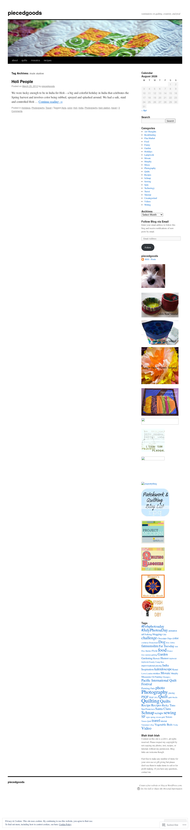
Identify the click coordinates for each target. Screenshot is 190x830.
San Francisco (148, 709)
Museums (146, 676)
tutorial (164, 721)
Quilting (150, 700)
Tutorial (147, 194)
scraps (159, 713)
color (69, 107)
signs (148, 717)
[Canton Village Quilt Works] (153, 596)
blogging (157, 634)
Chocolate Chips (165, 638)
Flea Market (149, 138)
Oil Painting (157, 676)
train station (104, 107)
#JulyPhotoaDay (154, 630)
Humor (164, 658)
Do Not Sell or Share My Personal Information (161, 788)
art (142, 634)
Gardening (146, 658)
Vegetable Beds (164, 724)
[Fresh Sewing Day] (153, 616)
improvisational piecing (151, 665)
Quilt (163, 696)
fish (176, 646)
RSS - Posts (150, 259)
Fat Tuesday (166, 646)
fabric (172, 642)
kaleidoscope (163, 669)
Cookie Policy (65, 824)
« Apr (144, 110)
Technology (149, 188)
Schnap (147, 178)
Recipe (146, 705)
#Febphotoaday (152, 626)
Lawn (143, 673)
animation (172, 630)
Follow (148, 247)
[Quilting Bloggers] (153, 569)
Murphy (148, 161)
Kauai (175, 669)
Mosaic (147, 158)
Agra (63, 107)
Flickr (155, 650)
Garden (147, 148)
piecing (171, 693)
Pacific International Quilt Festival (158, 682)
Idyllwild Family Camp (150, 662)
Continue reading (51, 102)
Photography (38, 107)
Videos (147, 201)
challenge (149, 637)
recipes (48, 60)
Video (146, 728)
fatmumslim (149, 645)
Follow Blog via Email (155, 221)
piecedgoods (25, 12)
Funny (147, 144)
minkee (156, 673)
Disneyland (153, 642)
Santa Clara (163, 709)
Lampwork (149, 154)
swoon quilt (160, 717)
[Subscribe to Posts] (142, 259)
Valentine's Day (147, 725)
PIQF (145, 697)
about (15, 60)
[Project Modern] (153, 542)
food (162, 650)
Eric (168, 642)
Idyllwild (172, 658)
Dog (162, 641)
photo (160, 687)
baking (148, 634)
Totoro (169, 717)
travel (114, 107)
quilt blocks (172, 697)
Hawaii (156, 658)
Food (146, 141)
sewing (170, 712)
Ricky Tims (168, 705)
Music (147, 164)
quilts (24, 60)
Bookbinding (150, 134)
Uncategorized (150, 198)
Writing (147, 204)
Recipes (147, 174)
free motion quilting (149, 654)
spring (152, 717)
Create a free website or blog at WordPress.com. (160, 785)
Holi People (22, 81)
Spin (146, 184)
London (150, 673)
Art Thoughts (150, 131)
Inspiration (147, 669)
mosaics (35, 60)
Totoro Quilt (146, 721)
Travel (48, 107)
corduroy (144, 642)
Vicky (175, 725)
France (170, 651)
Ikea (162, 662)
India (80, 107)
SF (143, 716)
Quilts (147, 171)
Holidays (26, 107)
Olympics (166, 677)
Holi (75, 107)
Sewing (147, 181)
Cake (164, 634)
